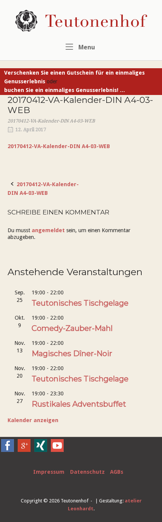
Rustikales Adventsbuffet (79, 404)
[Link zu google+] (24, 450)
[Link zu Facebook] (7, 450)
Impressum (48, 472)
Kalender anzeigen (33, 420)
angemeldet (48, 230)
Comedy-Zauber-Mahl (72, 328)
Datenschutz (87, 472)
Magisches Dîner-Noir (72, 353)
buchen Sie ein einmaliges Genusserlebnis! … (64, 90)
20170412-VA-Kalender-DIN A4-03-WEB (59, 146)
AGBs (116, 472)
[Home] (81, 20)
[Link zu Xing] (40, 450)
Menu (86, 47)
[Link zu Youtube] (57, 450)
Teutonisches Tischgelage (80, 303)
